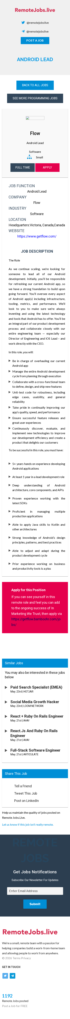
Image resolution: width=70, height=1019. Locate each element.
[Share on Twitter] (6, 792)
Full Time (22, 167)
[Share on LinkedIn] (6, 799)
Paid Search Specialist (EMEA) (36, 687)
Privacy (26, 958)
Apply (47, 167)
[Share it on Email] (6, 785)
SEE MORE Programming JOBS (35, 98)
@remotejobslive (38, 22)
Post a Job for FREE (14, 1006)
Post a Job (35, 40)
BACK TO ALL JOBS (35, 85)
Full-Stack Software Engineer (35, 750)
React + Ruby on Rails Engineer (36, 716)
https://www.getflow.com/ (36, 236)
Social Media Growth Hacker (34, 702)
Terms (17, 958)
